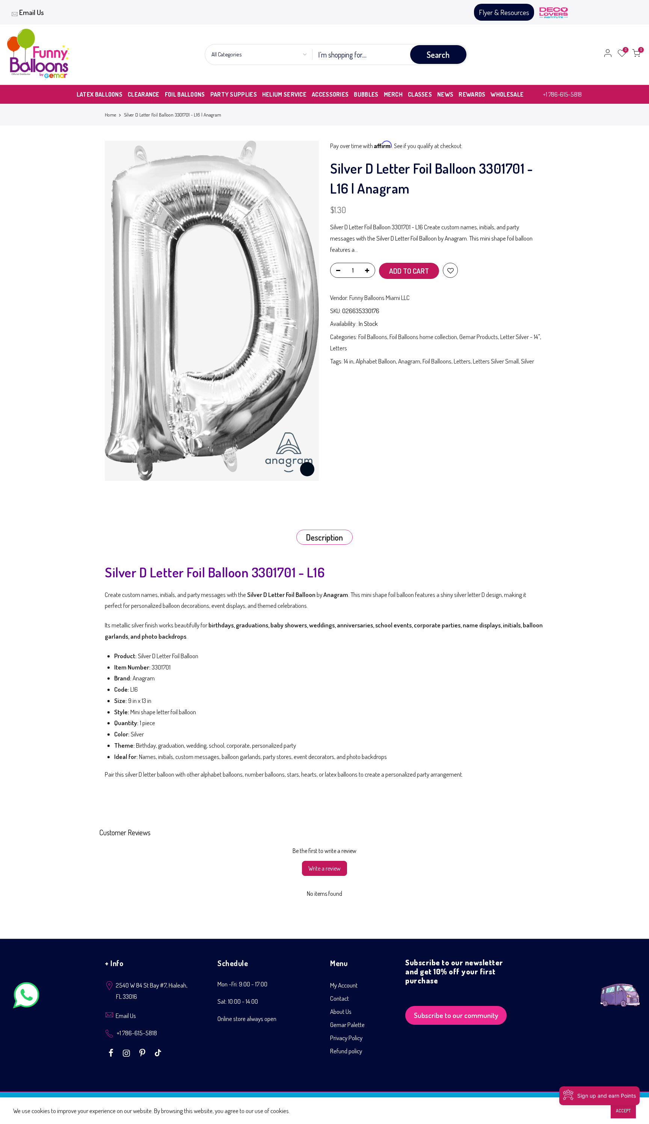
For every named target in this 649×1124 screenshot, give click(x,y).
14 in (348, 361)
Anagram (409, 361)
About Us (341, 1011)
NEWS (445, 94)
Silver (527, 361)
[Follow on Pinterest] (143, 1052)
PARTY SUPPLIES (233, 94)
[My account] (608, 54)
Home (110, 115)
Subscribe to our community (456, 1015)
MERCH (393, 94)
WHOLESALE (507, 94)
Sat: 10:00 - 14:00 (237, 1001)
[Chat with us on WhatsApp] (26, 997)
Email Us (31, 12)
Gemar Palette (347, 1025)
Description (324, 537)
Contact (339, 998)
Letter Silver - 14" (520, 337)
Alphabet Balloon (376, 361)
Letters (338, 348)
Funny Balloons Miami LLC (379, 297)
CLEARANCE (144, 94)
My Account (344, 985)
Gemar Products (478, 337)
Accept (623, 1110)
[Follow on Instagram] (127, 1052)
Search (438, 54)
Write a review (324, 868)
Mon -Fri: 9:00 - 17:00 (242, 984)
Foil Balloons (372, 337)
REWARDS (472, 94)
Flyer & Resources (504, 12)
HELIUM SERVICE (284, 94)
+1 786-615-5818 (562, 94)
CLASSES (420, 94)
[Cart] (636, 54)
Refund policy (346, 1051)
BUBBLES (366, 94)
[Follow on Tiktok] (158, 1052)
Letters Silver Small (496, 361)
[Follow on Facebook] (112, 1052)
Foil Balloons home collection (423, 337)
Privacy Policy (346, 1038)
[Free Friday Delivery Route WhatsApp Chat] (620, 989)
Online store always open (246, 1019)
